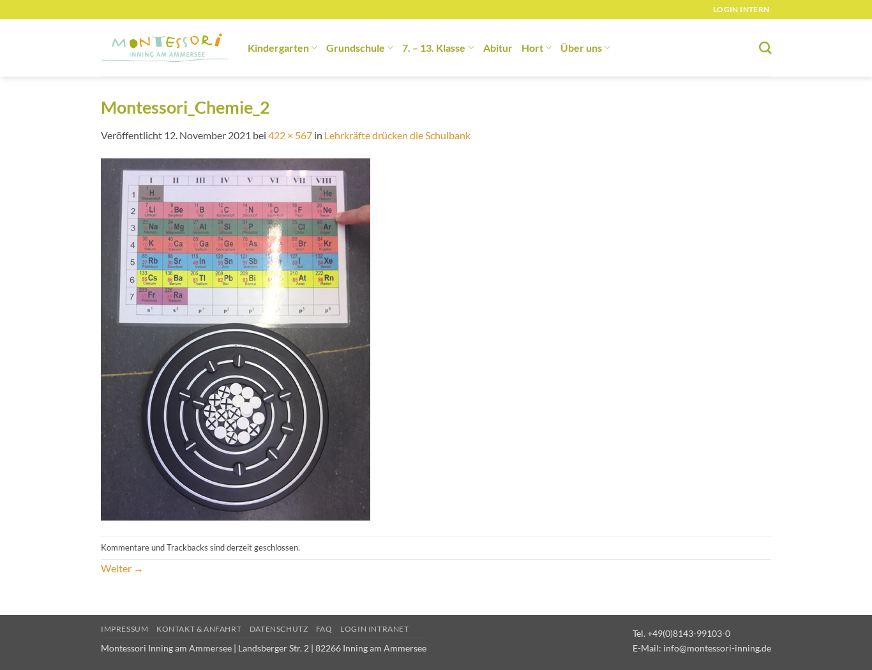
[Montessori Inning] (165, 48)
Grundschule (355, 48)
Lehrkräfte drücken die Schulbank (397, 135)
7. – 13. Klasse (433, 48)
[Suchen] (765, 47)
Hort (532, 48)
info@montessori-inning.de (717, 648)
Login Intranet (374, 629)
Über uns (581, 48)
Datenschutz (279, 629)
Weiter (122, 568)
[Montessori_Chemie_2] (235, 338)
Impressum (125, 629)
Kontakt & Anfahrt (198, 629)
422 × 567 (290, 135)
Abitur (498, 48)
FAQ (324, 629)
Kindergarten (278, 48)
